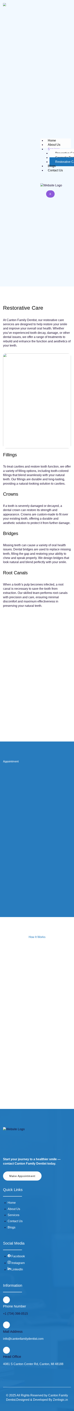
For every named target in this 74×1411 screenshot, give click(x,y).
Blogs (52, 166)
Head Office (12, 1357)
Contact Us (55, 170)
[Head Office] (6, 1350)
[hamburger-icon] (69, 140)
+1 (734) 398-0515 (15, 1313)
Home (52, 140)
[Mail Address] (6, 1325)
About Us (54, 144)
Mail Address (13, 1331)
